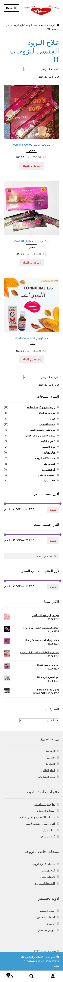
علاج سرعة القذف (46, 412)
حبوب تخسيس (47, 911)
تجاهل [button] (56, 966)
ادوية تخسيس (48, 446)
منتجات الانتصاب (47, 424)
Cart (14, 973)
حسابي (51, 757)
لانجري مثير (48, 870)
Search (31, 976)
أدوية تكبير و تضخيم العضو (42, 429)
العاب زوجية (49, 480)
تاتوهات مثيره (48, 469)
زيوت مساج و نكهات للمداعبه (41, 407)
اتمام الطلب (48, 770)
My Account (52, 976)
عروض (52, 418)
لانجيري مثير (49, 463)
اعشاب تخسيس (46, 917)
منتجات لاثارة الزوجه (45, 458)
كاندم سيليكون (48, 441)
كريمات (50, 923)
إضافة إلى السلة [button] (31, 166)
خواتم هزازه (49, 452)
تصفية (53, 509)
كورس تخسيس (46, 930)
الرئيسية (51, 25)
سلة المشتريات (46, 777)
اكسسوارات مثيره (46, 474)
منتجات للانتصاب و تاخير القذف (40, 435)
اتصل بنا (50, 764)
